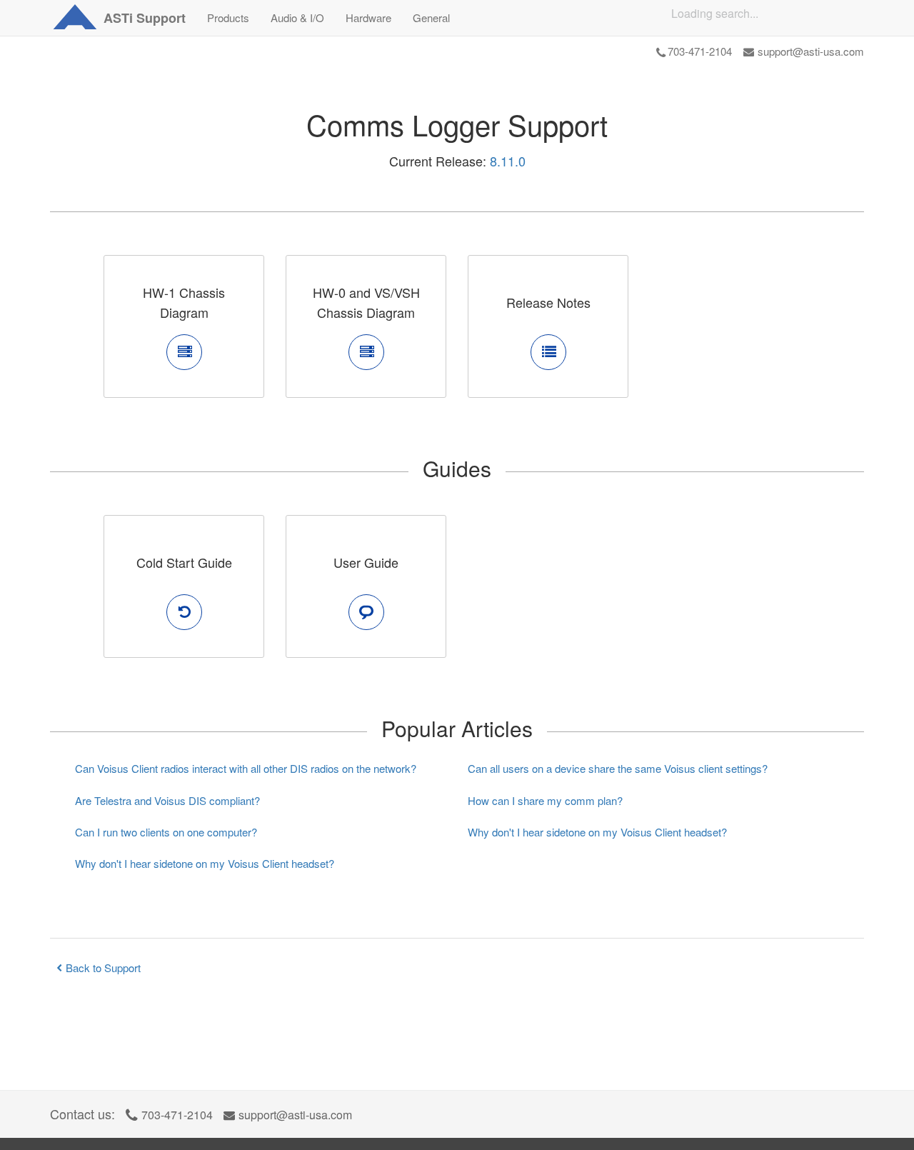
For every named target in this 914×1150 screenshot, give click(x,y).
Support (145, 18)
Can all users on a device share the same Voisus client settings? (618, 768)
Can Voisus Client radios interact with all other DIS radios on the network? (245, 768)
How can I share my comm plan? (545, 800)
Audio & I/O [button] (297, 17)
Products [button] (228, 17)
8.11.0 (508, 160)
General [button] (431, 17)
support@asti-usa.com (811, 51)
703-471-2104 (700, 51)
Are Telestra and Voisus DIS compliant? (167, 800)
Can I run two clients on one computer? (166, 831)
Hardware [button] (368, 17)
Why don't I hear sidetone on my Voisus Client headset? (204, 863)
